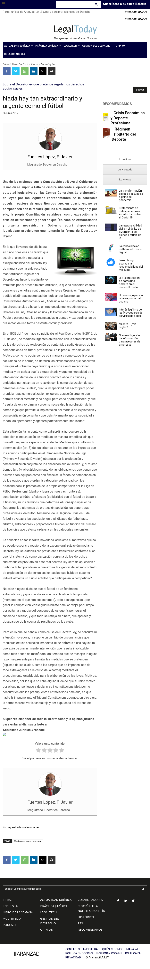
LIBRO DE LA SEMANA (18, 912)
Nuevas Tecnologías (42, 64)
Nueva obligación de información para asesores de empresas (129, 340)
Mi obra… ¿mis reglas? (127, 325)
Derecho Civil (20, 64)
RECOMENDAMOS (90, 929)
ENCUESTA (10, 906)
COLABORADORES (90, 900)
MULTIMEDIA (12, 918)
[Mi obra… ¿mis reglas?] (111, 326)
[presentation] (125, 159)
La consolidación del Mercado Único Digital (130, 249)
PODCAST (9, 925)
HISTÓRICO (86, 917)
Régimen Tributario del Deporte (124, 134)
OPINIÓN (46, 929)
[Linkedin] (34, 71)
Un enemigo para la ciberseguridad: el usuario (131, 298)
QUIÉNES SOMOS (112, 949)
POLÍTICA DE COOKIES (79, 953)
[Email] (42, 71)
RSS (80, 923)
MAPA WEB (133, 949)
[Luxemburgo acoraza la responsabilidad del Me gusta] (111, 262)
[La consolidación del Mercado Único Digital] (111, 248)
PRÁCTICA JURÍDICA (53, 906)
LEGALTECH (48, 912)
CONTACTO (72, 949)
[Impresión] (51, 71)
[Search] (96, 4)
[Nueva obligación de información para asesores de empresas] (111, 337)
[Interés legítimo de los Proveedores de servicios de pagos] (111, 311)
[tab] (125, 159)
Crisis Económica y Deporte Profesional (128, 117)
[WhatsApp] (25, 71)
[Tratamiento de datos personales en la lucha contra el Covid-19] (111, 210)
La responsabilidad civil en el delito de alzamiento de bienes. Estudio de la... (130, 232)
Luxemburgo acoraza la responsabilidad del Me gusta (131, 265)
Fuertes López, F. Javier (50, 156)
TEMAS (7, 900)
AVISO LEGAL (91, 949)
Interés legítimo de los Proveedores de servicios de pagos (131, 312)
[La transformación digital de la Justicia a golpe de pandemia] (111, 193)
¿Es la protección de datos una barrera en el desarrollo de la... (129, 282)
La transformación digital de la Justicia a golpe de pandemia (131, 195)
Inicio (6, 64)
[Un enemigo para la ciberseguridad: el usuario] (111, 297)
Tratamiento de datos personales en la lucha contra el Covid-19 (130, 212)
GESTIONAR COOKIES (109, 953)
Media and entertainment (28, 841)
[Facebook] (7, 71)
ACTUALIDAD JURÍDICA (55, 900)
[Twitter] (16, 71)
